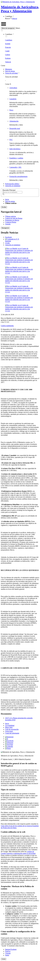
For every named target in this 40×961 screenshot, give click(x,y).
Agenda (7, 224)
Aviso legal (9, 731)
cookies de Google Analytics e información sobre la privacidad (18, 852)
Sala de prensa (10, 71)
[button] (20, 28)
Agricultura (13, 88)
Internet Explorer (11, 949)
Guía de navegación (12, 729)
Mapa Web (8, 727)
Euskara (8, 58)
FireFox (7, 951)
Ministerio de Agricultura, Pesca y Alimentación (20, 9)
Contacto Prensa (10, 222)
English (7, 44)
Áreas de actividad (11, 73)
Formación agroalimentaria (18, 176)
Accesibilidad (9, 725)
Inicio (7, 199)
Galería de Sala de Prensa (13, 218)
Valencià (8, 62)
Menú (18, 28)
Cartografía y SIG (15, 167)
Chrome (8, 953)
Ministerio (8, 69)
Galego (7, 55)
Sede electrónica (14, 149)
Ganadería (12, 99)
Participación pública (12, 184)
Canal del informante (12, 733)
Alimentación (13, 121)
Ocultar (4, 207)
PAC (11, 140)
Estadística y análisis (16, 158)
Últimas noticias (10, 216)
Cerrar (3, 959)
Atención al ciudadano (12, 186)
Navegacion (5, 228)
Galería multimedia (7, 326)
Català (7, 51)
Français (8, 47)
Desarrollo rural (14, 128)
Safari (7, 955)
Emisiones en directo (12, 220)
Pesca (11, 110)
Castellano (8, 40)
